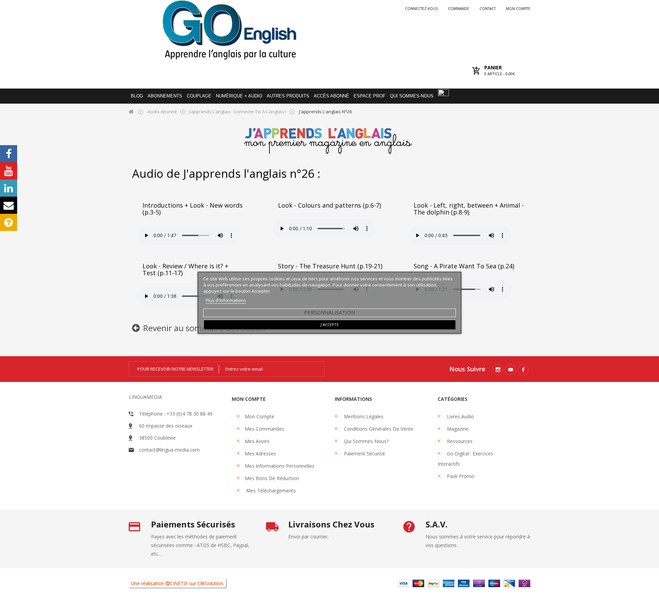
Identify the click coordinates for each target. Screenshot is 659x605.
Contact (487, 8)
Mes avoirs (257, 441)
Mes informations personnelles (279, 466)
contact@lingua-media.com (169, 449)
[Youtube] (510, 369)
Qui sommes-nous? (366, 441)
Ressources (459, 441)
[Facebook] (523, 369)
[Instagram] (497, 369)
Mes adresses (260, 453)
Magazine (457, 429)
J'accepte (330, 324)
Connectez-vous (421, 8)
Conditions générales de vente (378, 429)
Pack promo (460, 476)
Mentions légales (363, 416)
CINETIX (179, 583)
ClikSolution (210, 583)
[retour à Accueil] (131, 111)
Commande (458, 8)
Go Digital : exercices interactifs (465, 458)
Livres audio (460, 416)
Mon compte (518, 8)
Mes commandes (264, 429)
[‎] (136, 329)
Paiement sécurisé (364, 453)
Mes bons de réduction (272, 478)
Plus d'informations (226, 300)
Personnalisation (329, 312)
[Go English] (229, 29)
